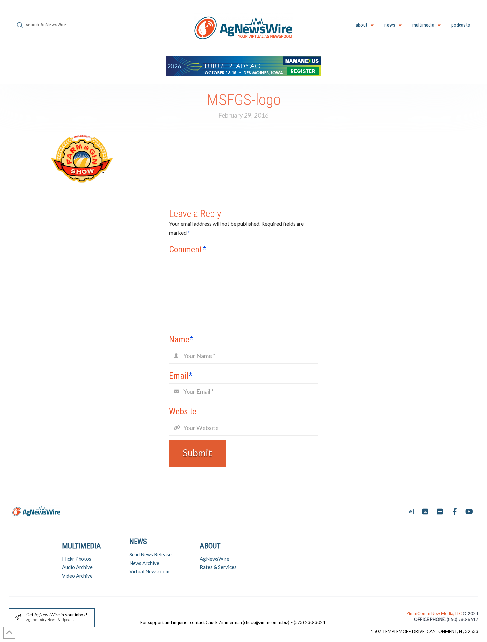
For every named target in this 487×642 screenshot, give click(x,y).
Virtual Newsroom (149, 571)
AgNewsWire (214, 559)
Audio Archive (77, 567)
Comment (187, 249)
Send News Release (150, 554)
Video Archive (77, 576)
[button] (52, 618)
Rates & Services (218, 567)
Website (182, 411)
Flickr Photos (76, 559)
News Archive (144, 563)
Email (180, 375)
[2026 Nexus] (243, 65)
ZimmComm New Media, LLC (434, 613)
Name (181, 339)
